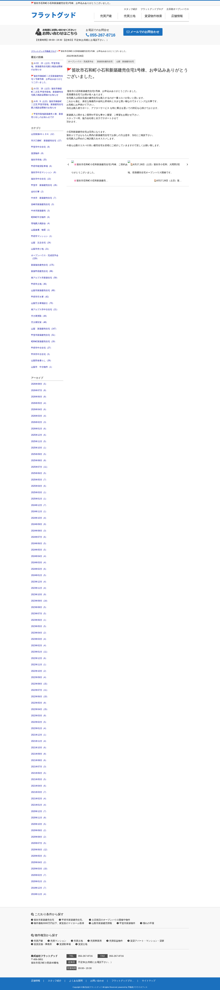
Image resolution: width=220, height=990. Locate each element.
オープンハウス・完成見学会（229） (44, 257)
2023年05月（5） (39, 626)
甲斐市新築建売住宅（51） (43, 335)
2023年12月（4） (39, 582)
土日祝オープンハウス (177, 9)
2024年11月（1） (39, 511)
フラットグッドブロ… (123, 980)
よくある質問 (76, 980)
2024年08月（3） (39, 530)
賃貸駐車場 (65, 944)
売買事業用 (96, 940)
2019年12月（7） (39, 888)
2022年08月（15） (39, 684)
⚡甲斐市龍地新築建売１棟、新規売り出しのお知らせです (47, 115)
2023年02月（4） (39, 645)
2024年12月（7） (39, 505)
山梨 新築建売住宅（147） (44, 328)
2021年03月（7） (39, 792)
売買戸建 (106, 16)
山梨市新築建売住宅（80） (43, 290)
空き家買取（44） (39, 316)
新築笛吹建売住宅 (105, 61)
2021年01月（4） (39, 805)
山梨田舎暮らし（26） (41, 360)
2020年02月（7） (39, 875)
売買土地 (129, 16)
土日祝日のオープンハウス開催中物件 (111, 919)
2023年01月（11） (39, 652)
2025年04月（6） (39, 486)
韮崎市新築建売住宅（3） (43, 204)
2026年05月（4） (39, 403)
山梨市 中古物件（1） (42, 367)
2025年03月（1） (39, 492)
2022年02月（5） (39, 722)
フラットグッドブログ (152, 9)
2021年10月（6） (39, 747)
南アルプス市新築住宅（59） (44, 277)
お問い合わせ (97, 980)
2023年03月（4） (39, 639)
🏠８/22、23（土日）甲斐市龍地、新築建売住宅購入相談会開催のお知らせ (46, 66)
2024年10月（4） (39, 518)
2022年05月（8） (39, 703)
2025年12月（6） (39, 435)
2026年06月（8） (39, 396)
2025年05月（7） (39, 479)
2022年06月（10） (39, 696)
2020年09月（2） (39, 830)
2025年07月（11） (39, 467)
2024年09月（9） (39, 524)
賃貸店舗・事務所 (43, 944)
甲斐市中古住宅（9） (41, 147)
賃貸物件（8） (38, 153)
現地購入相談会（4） (41, 223)
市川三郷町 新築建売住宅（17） (47, 140)
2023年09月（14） (39, 601)
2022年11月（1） (39, 664)
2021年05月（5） (39, 779)
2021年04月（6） (39, 786)
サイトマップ (148, 980)
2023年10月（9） (39, 594)
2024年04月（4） (39, 556)
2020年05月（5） (39, 856)
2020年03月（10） (39, 868)
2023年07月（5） (39, 613)
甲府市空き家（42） (40, 296)
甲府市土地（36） (39, 284)
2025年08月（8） (39, 460)
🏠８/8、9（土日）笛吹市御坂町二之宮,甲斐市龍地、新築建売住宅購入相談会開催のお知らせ (47, 104)
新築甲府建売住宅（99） (42, 271)
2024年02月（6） (39, 569)
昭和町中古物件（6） (41, 217)
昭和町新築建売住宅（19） (43, 341)
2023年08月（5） (39, 607)
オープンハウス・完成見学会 (80, 61)
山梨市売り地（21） (40, 249)
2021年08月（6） (39, 760)
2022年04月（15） (39, 709)
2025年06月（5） (39, 473)
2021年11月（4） (39, 741)
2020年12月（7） (39, 811)
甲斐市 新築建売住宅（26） (44, 185)
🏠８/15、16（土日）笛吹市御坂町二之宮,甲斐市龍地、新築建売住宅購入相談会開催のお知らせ (47, 91)
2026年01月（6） (39, 428)
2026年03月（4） (39, 416)
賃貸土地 (82, 944)
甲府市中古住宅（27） (41, 348)
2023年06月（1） (39, 620)
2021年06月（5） (39, 773)
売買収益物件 (116, 940)
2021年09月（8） (39, 754)
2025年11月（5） (39, 441)
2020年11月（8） (39, 817)
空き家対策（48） (39, 322)
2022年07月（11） (39, 690)
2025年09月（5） (39, 454)
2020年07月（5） (39, 843)
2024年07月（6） (39, 537)
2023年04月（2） (39, 633)
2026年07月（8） (39, 390)
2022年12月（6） (39, 658)
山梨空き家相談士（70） (42, 303)
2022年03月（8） (39, 715)
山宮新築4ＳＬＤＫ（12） (43, 134)
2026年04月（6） (39, 409)
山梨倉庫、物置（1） (41, 230)
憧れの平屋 (148, 923)
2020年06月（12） (39, 849)
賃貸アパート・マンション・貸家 (147, 940)
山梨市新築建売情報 (102, 923)
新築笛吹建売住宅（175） (43, 265)
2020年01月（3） (39, 881)
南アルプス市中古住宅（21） (44, 309)
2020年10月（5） (39, 824)
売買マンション (58, 940)
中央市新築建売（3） (41, 210)
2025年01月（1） (39, 499)
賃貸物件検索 (153, 16)
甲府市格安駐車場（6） (42, 166)
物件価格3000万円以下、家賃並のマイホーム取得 (59, 923)
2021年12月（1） (39, 735)
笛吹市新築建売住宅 (44, 919)
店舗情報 (177, 16)
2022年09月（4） (39, 677)
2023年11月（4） (39, 588)
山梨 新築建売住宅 (125, 61)
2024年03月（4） (39, 562)
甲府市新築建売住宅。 (73, 919)
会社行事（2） (38, 191)
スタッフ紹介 (130, 9)
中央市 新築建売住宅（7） (44, 198)
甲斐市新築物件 (127, 923)
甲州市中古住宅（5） (41, 354)
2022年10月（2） (39, 671)
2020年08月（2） (39, 837)
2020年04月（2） (39, 862)
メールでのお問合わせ (144, 31)
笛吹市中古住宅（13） (41, 179)
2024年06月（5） (39, 543)
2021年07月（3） (39, 766)
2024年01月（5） (39, 575)
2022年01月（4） (39, 728)
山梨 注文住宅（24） (41, 242)
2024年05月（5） (39, 550)
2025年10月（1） (39, 447)
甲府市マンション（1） (42, 236)
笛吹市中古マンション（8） (44, 172)
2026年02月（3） (39, 422)
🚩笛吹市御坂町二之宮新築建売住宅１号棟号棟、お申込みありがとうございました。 (47, 79)
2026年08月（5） (39, 384)
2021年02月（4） (39, 798)
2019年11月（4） (39, 894)
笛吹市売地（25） (39, 159)
